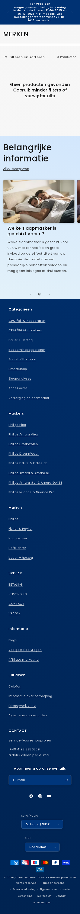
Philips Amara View (23, 434)
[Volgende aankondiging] (72, 12)
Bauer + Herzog (21, 340)
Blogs (13, 640)
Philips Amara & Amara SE (29, 473)
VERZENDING (18, 594)
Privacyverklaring (22, 706)
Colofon (15, 686)
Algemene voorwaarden (28, 715)
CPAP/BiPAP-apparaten (27, 321)
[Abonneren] (66, 780)
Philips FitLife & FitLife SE (28, 463)
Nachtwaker (18, 538)
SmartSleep (18, 369)
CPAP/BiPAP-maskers (25, 330)
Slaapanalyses (20, 378)
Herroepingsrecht (52, 883)
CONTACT (16, 604)
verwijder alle (40, 95)
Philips (13, 519)
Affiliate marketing (24, 659)
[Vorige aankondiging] (8, 12)
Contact (61, 896)
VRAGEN (15, 613)
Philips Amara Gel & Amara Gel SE (35, 482)
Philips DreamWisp (23, 444)
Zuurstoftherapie (22, 359)
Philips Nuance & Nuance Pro (31, 492)
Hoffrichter (17, 548)
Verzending (25, 896)
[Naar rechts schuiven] (49, 294)
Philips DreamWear (24, 453)
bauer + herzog (21, 558)
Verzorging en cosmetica (29, 398)
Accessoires (18, 388)
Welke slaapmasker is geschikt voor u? (32, 230)
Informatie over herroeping (30, 696)
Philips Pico (17, 425)
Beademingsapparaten (27, 350)
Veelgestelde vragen (25, 650)
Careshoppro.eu (26, 877)
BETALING (16, 584)
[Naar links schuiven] (30, 294)
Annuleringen (42, 902)
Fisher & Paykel (20, 529)
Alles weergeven (16, 169)
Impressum (44, 896)
